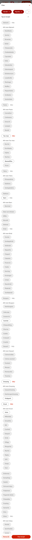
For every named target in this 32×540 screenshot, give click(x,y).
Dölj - (13, 23)
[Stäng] (29, 5)
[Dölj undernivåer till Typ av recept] (29, 17)
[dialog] (16, 271)
